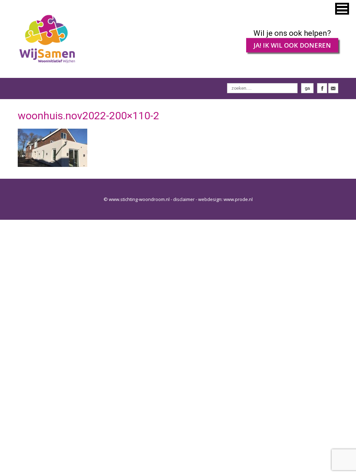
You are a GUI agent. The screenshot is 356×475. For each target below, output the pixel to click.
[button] (342, 9)
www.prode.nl (238, 199)
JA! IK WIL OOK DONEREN (292, 45)
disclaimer (184, 199)
